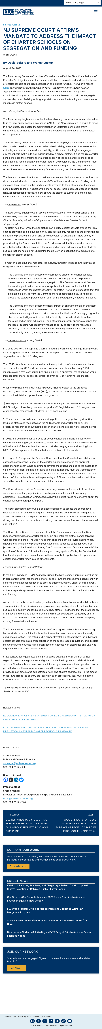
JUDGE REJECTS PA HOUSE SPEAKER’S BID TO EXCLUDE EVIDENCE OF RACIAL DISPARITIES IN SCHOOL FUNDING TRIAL (75, 823)
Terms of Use (10, 1016)
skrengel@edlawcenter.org (18, 798)
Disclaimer (46, 1016)
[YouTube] (69, 1021)
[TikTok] (63, 1021)
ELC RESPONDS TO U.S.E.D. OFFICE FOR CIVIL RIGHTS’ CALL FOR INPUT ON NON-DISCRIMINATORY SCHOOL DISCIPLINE (27, 823)
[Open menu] (96, 11)
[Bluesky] (21, 780)
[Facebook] (5, 780)
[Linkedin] (16, 780)
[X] (11, 780)
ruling (6, 87)
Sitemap (36, 1016)
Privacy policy (24, 1016)
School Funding (11, 25)
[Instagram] (57, 1021)
